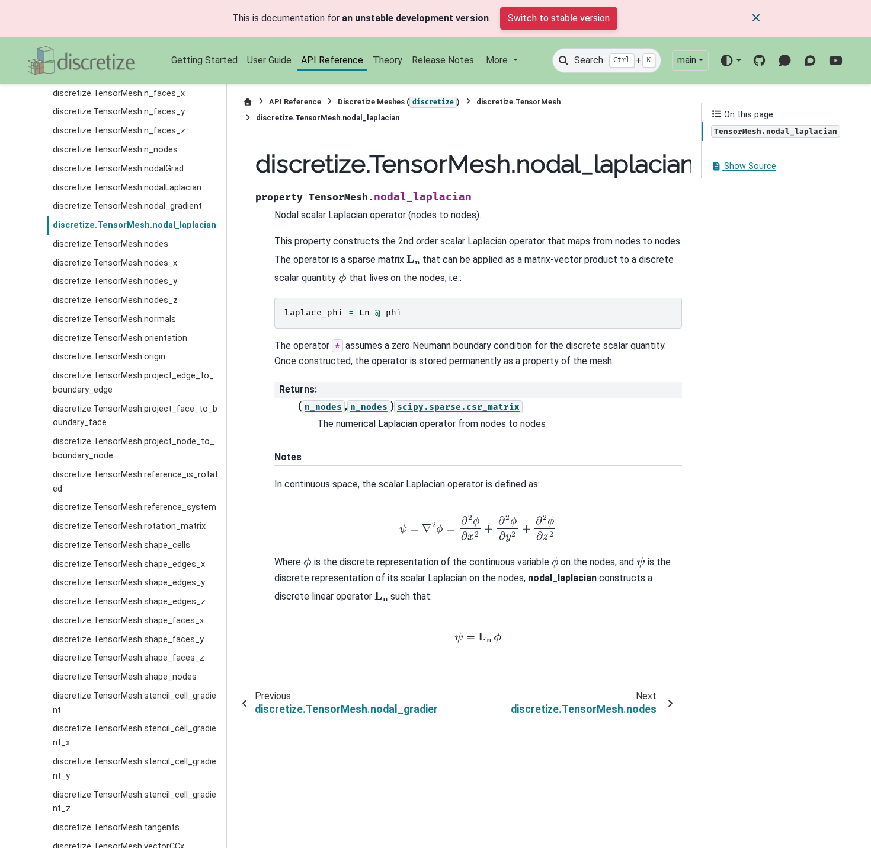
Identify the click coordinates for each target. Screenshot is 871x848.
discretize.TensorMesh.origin (109, 357)
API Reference (332, 60)
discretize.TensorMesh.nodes (110, 244)
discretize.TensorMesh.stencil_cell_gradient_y (134, 769)
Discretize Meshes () (399, 101)
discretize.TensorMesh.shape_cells (121, 545)
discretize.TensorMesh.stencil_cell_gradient (134, 703)
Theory (387, 60)
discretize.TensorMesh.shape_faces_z (128, 658)
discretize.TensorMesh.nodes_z (115, 301)
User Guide (269, 60)
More (498, 60)
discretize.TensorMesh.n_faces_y (119, 112)
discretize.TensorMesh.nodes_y (115, 282)
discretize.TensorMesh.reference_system (134, 508)
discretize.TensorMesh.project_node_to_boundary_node (133, 449)
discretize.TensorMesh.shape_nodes (125, 677)
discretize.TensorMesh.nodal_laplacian (134, 226)
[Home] (247, 101)
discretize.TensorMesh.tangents (116, 828)
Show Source (749, 167)
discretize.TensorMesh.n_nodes (115, 150)
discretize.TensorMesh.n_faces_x (119, 93)
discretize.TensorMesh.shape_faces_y (128, 640)
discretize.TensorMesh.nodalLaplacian (127, 188)
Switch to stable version (559, 18)
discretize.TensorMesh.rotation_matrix (129, 527)
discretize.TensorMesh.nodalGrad (118, 169)
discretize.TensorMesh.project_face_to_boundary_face (135, 416)
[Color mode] (730, 60)
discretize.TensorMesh (518, 101)
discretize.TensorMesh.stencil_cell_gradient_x (134, 736)
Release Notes (443, 60)
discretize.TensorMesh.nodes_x (115, 263)
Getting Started (204, 60)
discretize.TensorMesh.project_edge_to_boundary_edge (133, 383)
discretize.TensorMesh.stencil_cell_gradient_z (134, 802)
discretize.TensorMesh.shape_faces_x (128, 621)
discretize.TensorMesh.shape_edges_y (129, 583)
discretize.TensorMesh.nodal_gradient (127, 207)
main (686, 60)
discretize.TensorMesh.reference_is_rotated (135, 482)
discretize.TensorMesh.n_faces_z (119, 131)
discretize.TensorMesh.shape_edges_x (129, 564)
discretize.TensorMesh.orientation (120, 338)
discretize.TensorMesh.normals (114, 319)
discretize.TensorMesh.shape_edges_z (129, 602)
